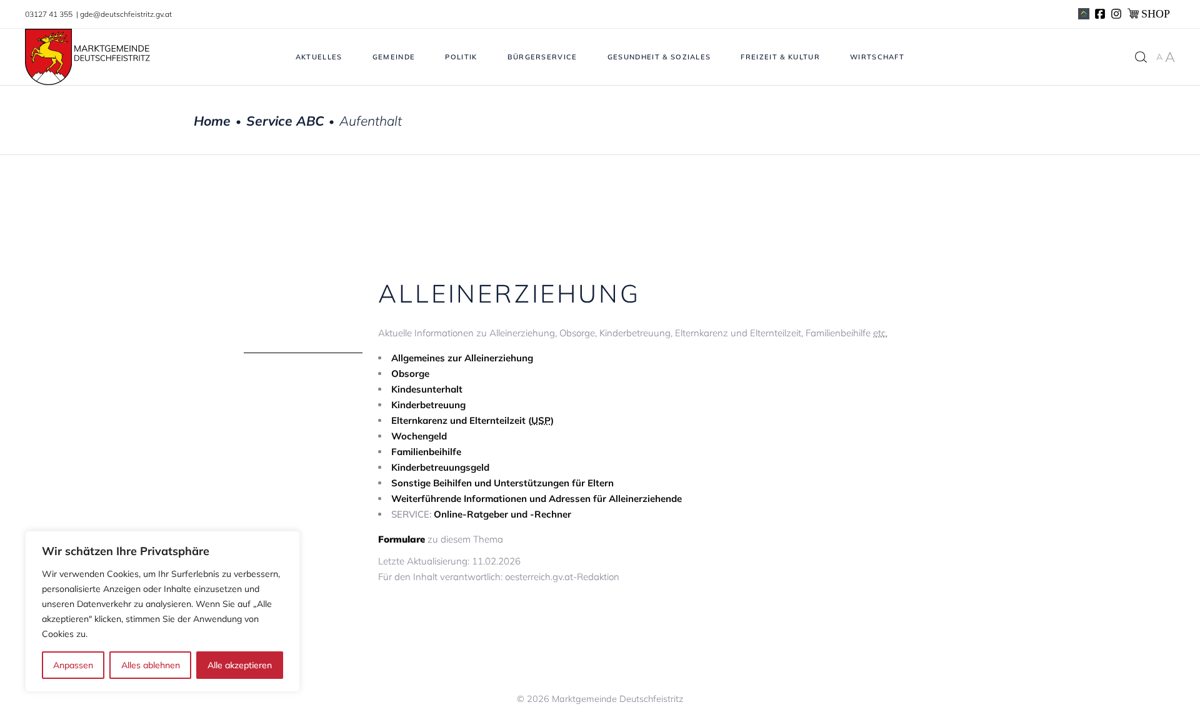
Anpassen (73, 665)
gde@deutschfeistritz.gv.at (126, 14)
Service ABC (285, 121)
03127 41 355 (49, 14)
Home (212, 121)
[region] (162, 611)
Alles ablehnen (150, 665)
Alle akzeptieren (240, 665)
